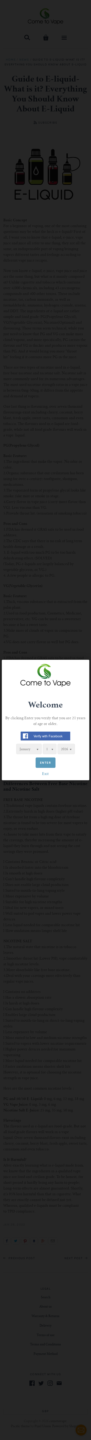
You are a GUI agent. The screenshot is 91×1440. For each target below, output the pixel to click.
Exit (45, 774)
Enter (45, 763)
